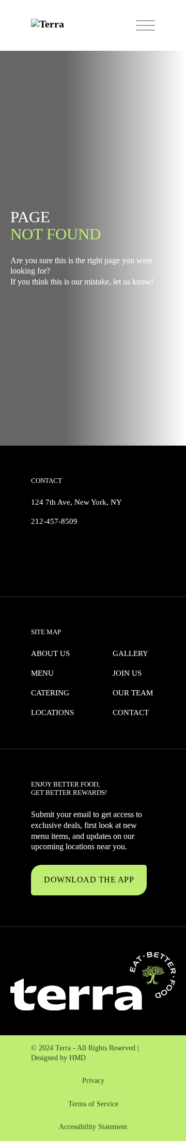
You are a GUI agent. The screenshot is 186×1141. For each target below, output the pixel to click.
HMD (77, 1058)
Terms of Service (93, 1104)
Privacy (93, 1081)
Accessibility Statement (93, 1127)
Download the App (89, 879)
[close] (145, 25)
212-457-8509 (54, 521)
